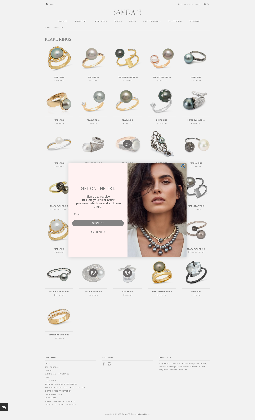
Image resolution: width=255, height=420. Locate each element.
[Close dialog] (183, 166)
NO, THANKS (98, 232)
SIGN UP (98, 223)
